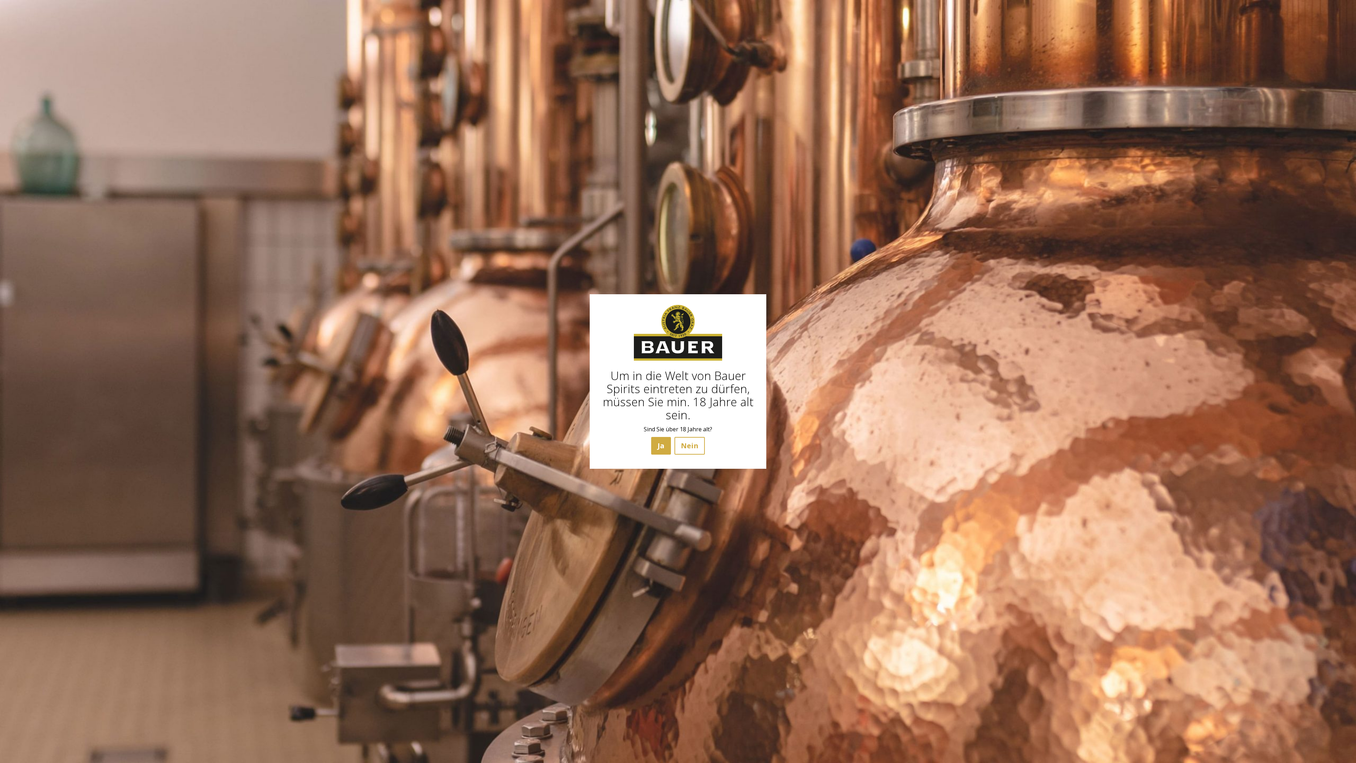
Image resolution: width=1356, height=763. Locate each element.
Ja (661, 445)
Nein (689, 445)
